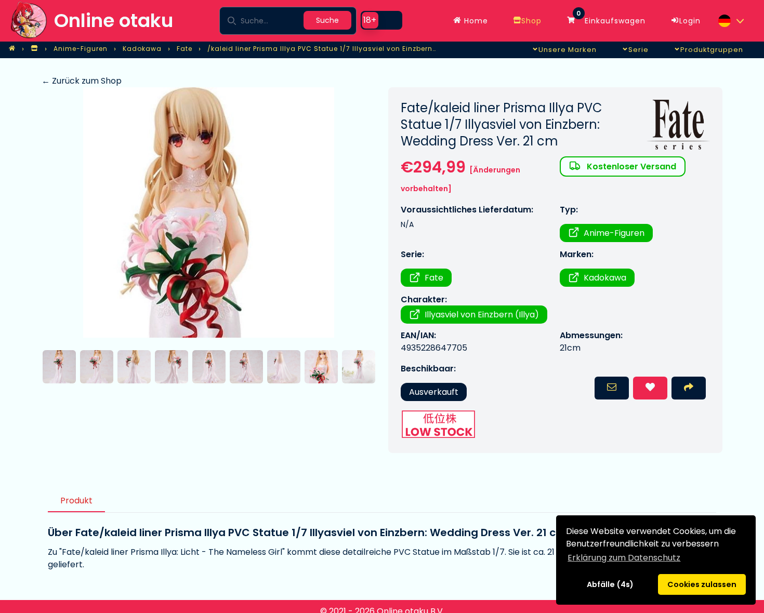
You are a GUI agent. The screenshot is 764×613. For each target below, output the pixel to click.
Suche (327, 20)
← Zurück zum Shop (82, 81)
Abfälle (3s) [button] (610, 584)
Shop (531, 21)
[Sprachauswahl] (731, 20)
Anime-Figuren (614, 233)
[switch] (381, 20)
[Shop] (34, 49)
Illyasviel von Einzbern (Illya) (482, 315)
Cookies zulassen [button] (701, 584)
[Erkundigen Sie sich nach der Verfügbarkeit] (612, 388)
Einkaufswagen (611, 18)
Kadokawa (605, 278)
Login (690, 21)
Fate (434, 278)
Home (475, 21)
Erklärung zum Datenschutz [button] (624, 558)
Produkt (76, 501)
